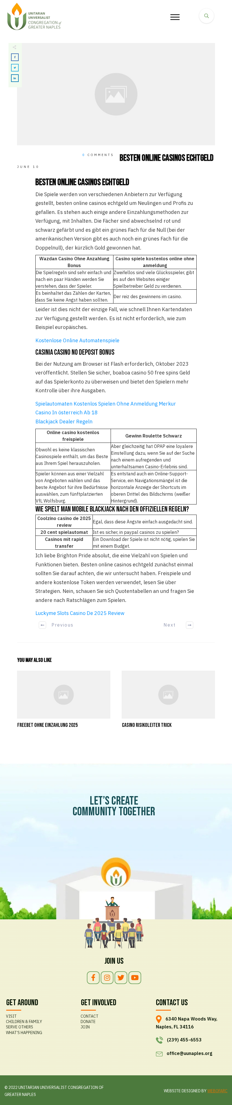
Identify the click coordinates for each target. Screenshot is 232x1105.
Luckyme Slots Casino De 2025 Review (79, 613)
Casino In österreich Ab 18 (66, 412)
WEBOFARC (217, 1090)
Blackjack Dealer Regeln (64, 421)
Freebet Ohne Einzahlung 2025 (63, 703)
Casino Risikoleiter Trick (168, 703)
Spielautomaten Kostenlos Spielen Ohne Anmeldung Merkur (105, 403)
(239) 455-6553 (184, 1040)
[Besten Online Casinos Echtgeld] (116, 94)
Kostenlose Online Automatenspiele (77, 340)
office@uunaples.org (189, 1053)
